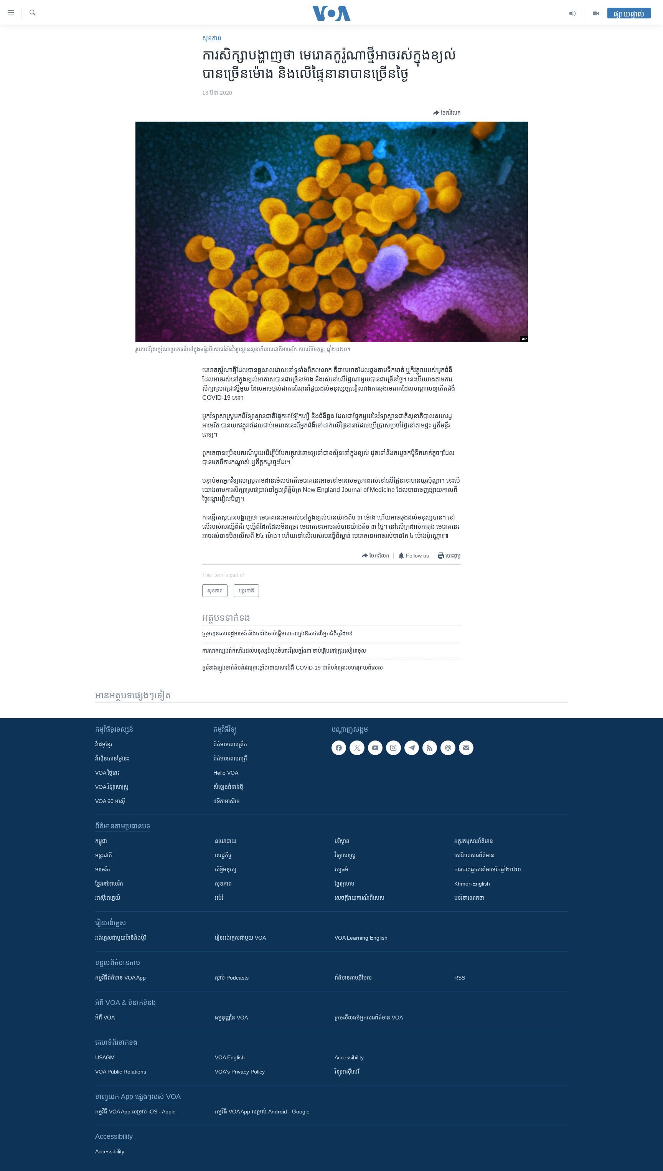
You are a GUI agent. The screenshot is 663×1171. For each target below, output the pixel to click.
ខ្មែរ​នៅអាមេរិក (109, 884)
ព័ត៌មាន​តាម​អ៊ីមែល (353, 978)
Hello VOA (225, 773)
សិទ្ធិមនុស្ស (225, 869)
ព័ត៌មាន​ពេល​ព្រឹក (230, 744)
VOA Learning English (361, 938)
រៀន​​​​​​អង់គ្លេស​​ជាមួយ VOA (240, 938)
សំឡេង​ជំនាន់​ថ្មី (228, 787)
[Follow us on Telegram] (411, 748)
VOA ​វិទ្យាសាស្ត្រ (112, 787)
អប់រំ (219, 898)
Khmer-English (472, 884)
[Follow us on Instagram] (393, 748)
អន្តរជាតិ (103, 855)
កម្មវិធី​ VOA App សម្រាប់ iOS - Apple (135, 1111)
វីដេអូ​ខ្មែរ (103, 744)
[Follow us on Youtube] (375, 748)
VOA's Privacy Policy (240, 1072)
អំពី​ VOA (105, 1017)
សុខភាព (211, 38)
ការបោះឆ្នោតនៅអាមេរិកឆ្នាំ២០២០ (487, 869)
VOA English (230, 1057)
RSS (459, 978)
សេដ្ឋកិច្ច (223, 855)
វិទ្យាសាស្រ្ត (345, 855)
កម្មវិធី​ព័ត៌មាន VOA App (120, 978)
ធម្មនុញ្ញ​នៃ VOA (231, 1017)
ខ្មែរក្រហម (345, 884)
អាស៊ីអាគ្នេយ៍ (107, 898)
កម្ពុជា (101, 841)
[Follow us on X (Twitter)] (357, 748)
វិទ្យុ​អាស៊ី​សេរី (347, 1072)
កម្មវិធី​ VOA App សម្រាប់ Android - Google (262, 1111)
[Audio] (572, 13)
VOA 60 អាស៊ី (110, 801)
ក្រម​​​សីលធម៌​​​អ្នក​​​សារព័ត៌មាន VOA (369, 1017)
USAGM (105, 1057)
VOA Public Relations (120, 1072)
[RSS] (429, 748)
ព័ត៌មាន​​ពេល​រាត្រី (230, 758)
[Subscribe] (466, 748)
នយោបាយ (225, 841)
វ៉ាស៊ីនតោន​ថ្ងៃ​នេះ (112, 758)
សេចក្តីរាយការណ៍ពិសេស (359, 898)
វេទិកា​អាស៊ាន (226, 801)
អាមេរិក (102, 869)
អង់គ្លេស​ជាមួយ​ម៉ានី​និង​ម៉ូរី (120, 938)
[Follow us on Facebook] (339, 748)
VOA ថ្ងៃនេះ (107, 773)
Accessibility (349, 1057)
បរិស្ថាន (342, 841)
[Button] (447, 112)
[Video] (595, 13)
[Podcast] (447, 748)
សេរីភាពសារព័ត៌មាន (474, 855)
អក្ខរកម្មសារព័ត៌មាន (473, 841)
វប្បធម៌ (341, 869)
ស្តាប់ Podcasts (232, 978)
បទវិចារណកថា (469, 898)
